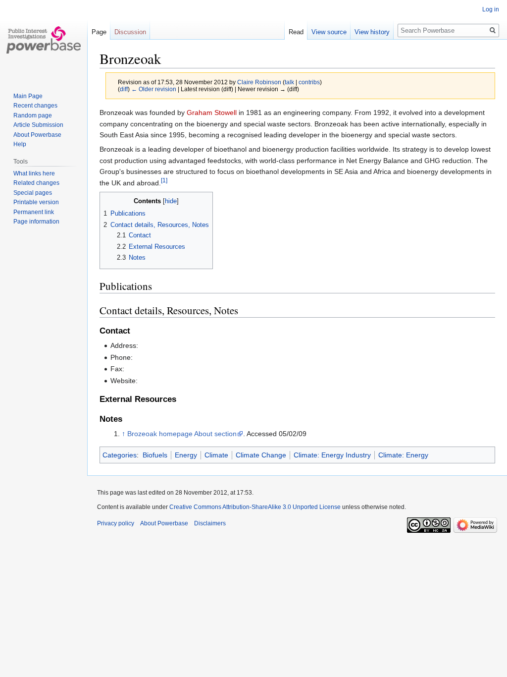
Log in (490, 9)
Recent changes (35, 105)
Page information (36, 221)
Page (99, 32)
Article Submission (38, 124)
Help (19, 144)
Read (296, 32)
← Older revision (153, 89)
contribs (309, 82)
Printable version (36, 202)
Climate (216, 455)
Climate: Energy (403, 455)
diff (124, 89)
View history (372, 32)
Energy (186, 455)
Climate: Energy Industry (332, 455)
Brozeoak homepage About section (182, 434)
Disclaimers (210, 523)
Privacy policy (115, 523)
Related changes (36, 182)
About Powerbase (37, 134)
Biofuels (155, 455)
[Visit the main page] (43, 39)
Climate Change (261, 455)
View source (329, 32)
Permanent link (33, 212)
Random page (32, 115)
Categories (119, 455)
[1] (164, 180)
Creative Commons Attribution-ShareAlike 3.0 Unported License (255, 507)
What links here (34, 173)
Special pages (32, 192)
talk (289, 82)
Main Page (28, 96)
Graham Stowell (212, 112)
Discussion (130, 32)
